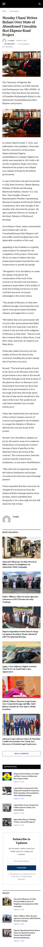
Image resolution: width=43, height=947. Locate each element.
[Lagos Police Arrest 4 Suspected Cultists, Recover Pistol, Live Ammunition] (7, 808)
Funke (12, 40)
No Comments (24, 44)
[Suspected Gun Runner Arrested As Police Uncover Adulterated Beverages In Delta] (7, 776)
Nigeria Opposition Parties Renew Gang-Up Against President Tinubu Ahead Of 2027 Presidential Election (20, 634)
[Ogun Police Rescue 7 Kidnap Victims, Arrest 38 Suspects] (7, 822)
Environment (9, 44)
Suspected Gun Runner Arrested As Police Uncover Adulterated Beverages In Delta (26, 776)
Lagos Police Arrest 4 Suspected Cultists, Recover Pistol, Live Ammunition (26, 807)
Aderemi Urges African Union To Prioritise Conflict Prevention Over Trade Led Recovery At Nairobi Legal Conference (21, 741)
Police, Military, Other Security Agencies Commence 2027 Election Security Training (20, 599)
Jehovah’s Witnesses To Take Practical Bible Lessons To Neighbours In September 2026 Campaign (19, 564)
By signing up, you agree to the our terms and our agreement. (22, 876)
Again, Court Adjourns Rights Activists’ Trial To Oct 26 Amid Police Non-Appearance (19, 669)
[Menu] (3, 4)
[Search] (39, 4)
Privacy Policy (27, 876)
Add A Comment (21, 754)
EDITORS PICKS (10, 767)
